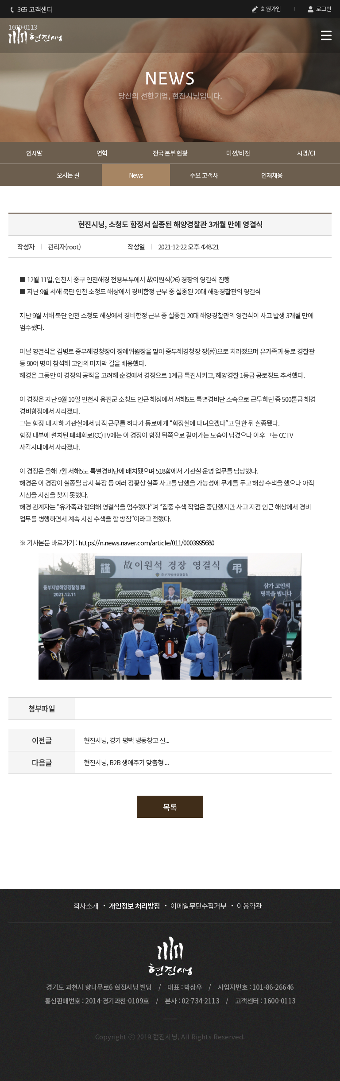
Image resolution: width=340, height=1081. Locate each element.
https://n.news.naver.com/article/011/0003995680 (146, 542)
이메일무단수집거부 (198, 905)
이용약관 (249, 905)
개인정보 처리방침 (134, 905)
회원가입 (270, 8)
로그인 (323, 8)
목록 (170, 807)
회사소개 (85, 905)
